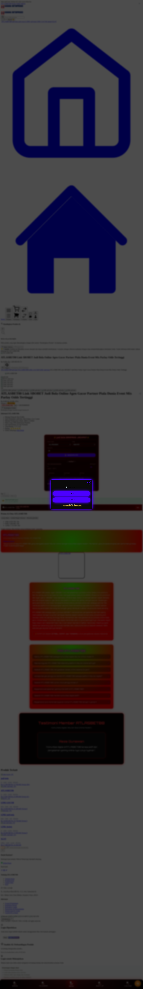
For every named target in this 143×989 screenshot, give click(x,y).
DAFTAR (71, 500)
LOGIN (71, 493)
